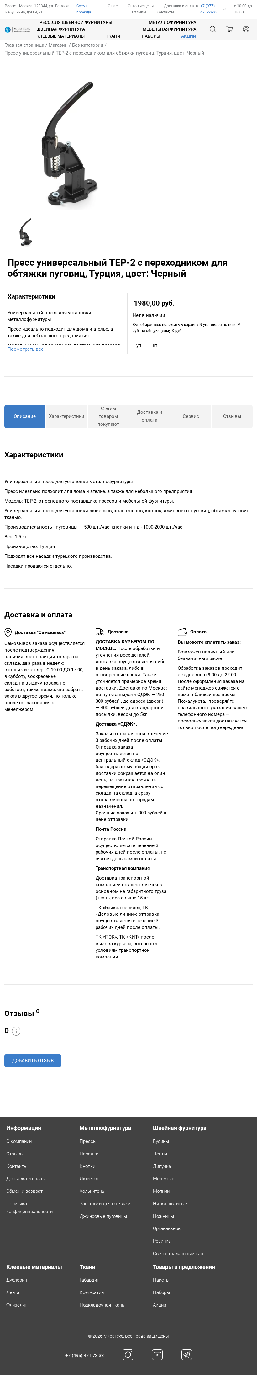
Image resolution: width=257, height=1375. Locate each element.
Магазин (58, 45)
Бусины (161, 1141)
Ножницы (163, 1216)
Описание (25, 416)
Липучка (162, 1166)
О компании (19, 1141)
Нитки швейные (170, 1204)
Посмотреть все (26, 349)
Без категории (87, 45)
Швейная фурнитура (60, 29)
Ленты (160, 1154)
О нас (113, 6)
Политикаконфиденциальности (29, 1207)
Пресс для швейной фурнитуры (74, 22)
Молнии (161, 1191)
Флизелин (16, 1305)
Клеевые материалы (60, 36)
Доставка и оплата (181, 6)
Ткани (113, 36)
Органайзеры (167, 1228)
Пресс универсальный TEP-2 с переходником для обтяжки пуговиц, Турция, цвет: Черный (104, 53)
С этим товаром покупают (108, 416)
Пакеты (161, 1280)
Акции (159, 1305)
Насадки (89, 1154)
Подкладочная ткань (102, 1305)
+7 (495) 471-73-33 (84, 1355)
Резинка (162, 1241)
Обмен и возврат (24, 1191)
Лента (12, 1292)
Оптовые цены (141, 6)
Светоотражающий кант (179, 1253)
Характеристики (66, 416)
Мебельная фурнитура (169, 29)
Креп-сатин (92, 1292)
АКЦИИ (188, 36)
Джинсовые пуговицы (103, 1216)
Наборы (151, 36)
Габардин (89, 1280)
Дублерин (16, 1280)
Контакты (165, 12)
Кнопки (87, 1166)
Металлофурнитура (172, 22)
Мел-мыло (164, 1178)
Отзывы (139, 12)
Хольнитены (92, 1191)
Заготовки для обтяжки (105, 1204)
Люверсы (90, 1178)
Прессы (88, 1141)
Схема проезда (83, 9)
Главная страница (24, 45)
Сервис (191, 416)
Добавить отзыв (33, 1060)
